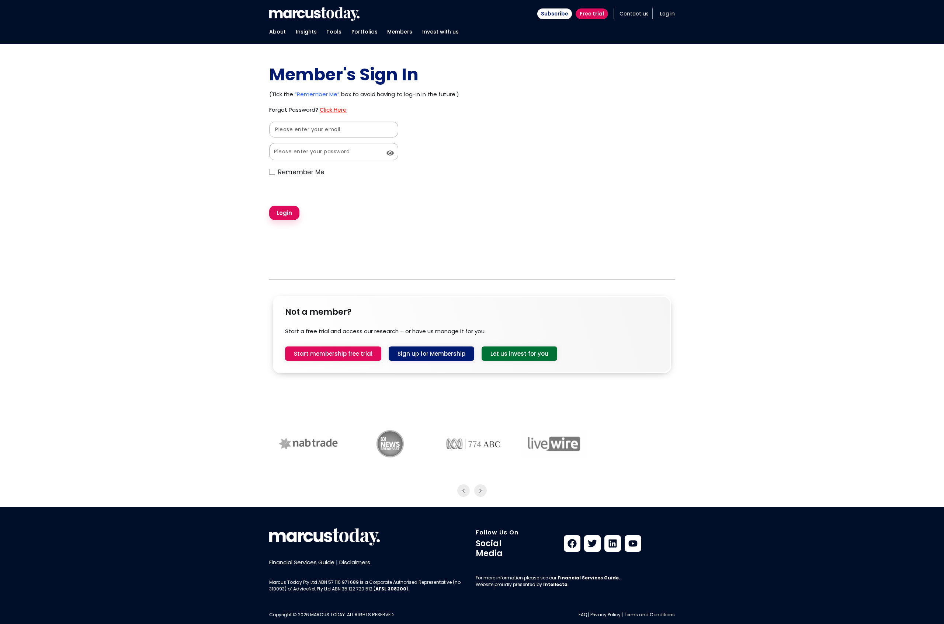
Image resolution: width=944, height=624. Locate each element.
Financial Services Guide (301, 562)
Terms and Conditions (649, 614)
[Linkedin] (612, 543)
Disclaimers (354, 562)
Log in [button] (667, 13)
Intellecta (555, 584)
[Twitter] (592, 543)
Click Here (333, 110)
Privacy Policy (605, 614)
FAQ (583, 614)
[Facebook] (572, 543)
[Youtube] (633, 543)
